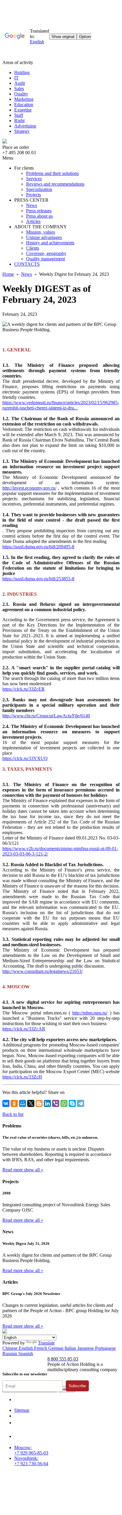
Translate (46, 1342)
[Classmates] (14, 1103)
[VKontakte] (5, 1103)
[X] (30, 1103)
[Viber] (55, 1103)
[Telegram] (80, 1103)
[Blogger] (39, 1103)
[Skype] (72, 1103)
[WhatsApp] (64, 1103)
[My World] (22, 1103)
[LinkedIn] (47, 1103)
